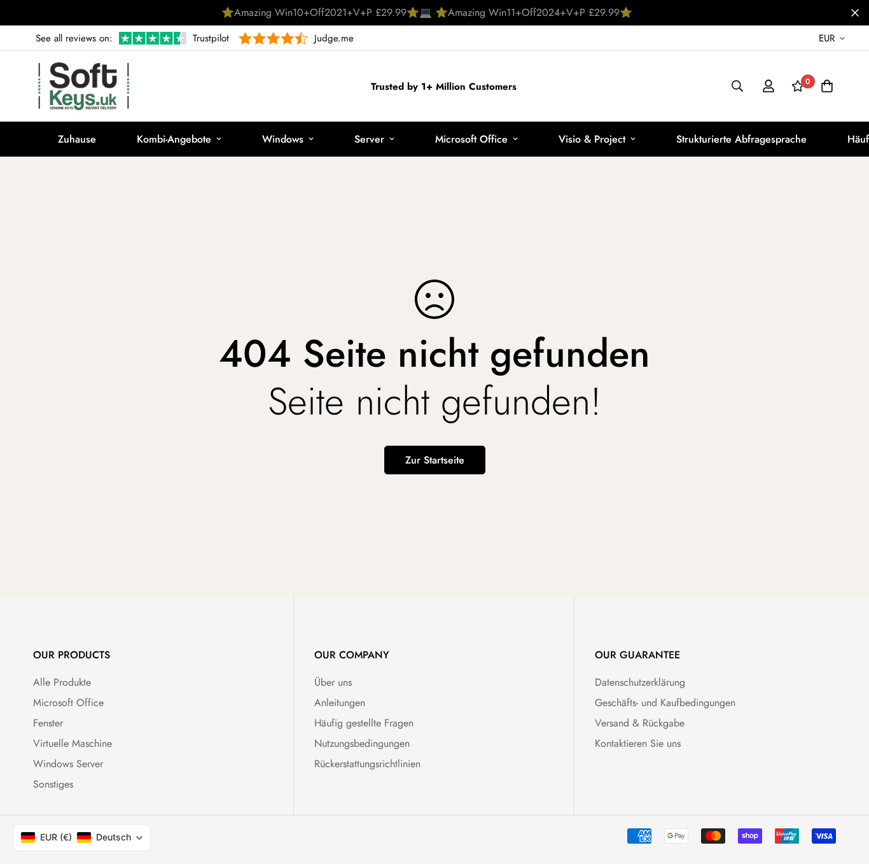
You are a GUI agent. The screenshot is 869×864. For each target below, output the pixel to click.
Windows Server (68, 763)
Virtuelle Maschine (72, 743)
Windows (282, 139)
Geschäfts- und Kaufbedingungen (665, 702)
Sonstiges (53, 784)
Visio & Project (592, 139)
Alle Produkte (62, 682)
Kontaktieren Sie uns (638, 743)
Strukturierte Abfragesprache (741, 139)
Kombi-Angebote (174, 139)
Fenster (48, 723)
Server (369, 139)
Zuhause (77, 139)
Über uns (333, 682)
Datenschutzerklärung (640, 682)
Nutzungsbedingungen (362, 743)
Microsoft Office (471, 139)
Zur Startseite (434, 460)
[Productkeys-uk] (84, 86)
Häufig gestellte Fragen (364, 723)
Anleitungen (339, 702)
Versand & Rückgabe (640, 723)
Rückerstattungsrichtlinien (367, 763)
